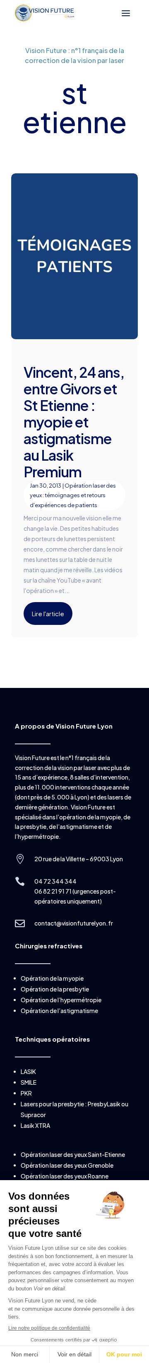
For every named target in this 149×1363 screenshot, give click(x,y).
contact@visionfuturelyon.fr (73, 923)
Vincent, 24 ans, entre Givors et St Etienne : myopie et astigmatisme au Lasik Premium (74, 422)
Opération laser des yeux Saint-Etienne (73, 1154)
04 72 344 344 (55, 881)
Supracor (33, 1114)
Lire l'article (48, 613)
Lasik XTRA (35, 1125)
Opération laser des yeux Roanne (64, 1176)
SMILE (28, 1082)
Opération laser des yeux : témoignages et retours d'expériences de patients (73, 495)
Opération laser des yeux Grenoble (67, 1165)
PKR (26, 1093)
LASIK (28, 1071)
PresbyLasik (104, 1104)
